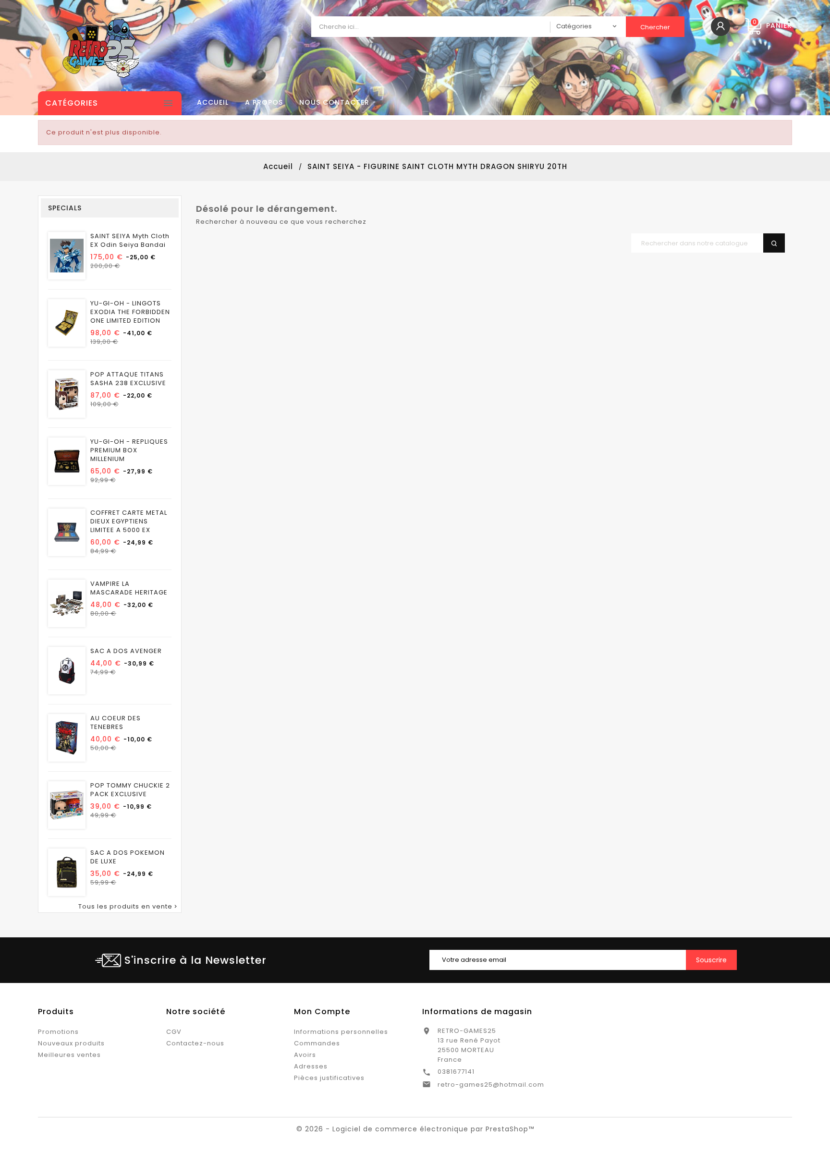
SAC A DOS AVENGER (126, 651)
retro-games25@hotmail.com (491, 1084)
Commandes (317, 1043)
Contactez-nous (195, 1043)
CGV (174, 1031)
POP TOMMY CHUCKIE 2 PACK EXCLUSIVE (130, 790)
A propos (264, 102)
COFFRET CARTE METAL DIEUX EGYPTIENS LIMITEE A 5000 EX (128, 521)
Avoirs (305, 1054)
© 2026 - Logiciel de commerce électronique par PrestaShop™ (415, 1129)
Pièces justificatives (329, 1077)
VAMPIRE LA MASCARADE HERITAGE (129, 588)
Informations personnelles (341, 1031)
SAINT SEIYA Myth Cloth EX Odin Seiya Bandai (130, 240)
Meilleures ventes (69, 1054)
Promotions (58, 1031)
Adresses (311, 1066)
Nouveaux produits (71, 1043)
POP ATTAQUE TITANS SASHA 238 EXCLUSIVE (128, 379)
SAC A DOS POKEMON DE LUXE (127, 857)
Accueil (213, 102)
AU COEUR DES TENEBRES (115, 722)
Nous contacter (334, 102)
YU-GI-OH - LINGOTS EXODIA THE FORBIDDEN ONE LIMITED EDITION (130, 312)
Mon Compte (322, 1011)
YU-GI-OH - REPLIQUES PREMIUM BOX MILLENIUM (129, 450)
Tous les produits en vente (128, 906)
